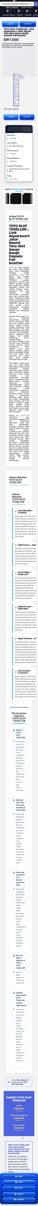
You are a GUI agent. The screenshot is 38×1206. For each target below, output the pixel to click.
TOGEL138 (13, 267)
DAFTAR (27, 24)
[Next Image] (34, 60)
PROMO (20, 1177)
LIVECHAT (20, 1194)
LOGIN (10, 24)
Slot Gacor (21, 415)
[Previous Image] (3, 60)
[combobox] (17, 4)
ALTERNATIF (20, 1200)
